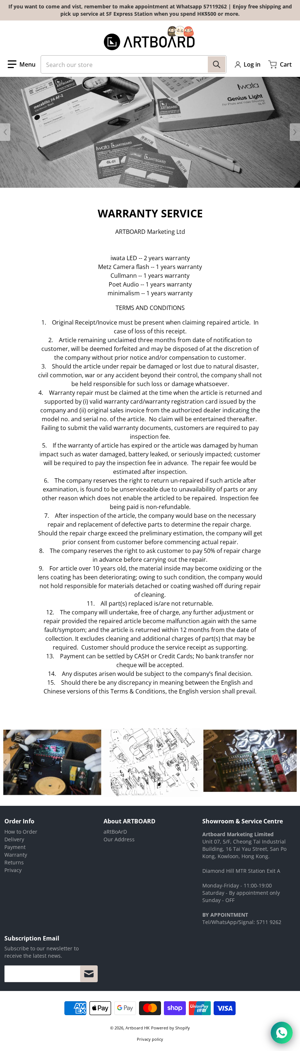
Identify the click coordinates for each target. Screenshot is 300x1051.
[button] (21, 64)
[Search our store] (216, 64)
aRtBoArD (115, 831)
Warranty (15, 854)
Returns (14, 862)
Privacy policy (150, 1039)
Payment (15, 847)
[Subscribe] (89, 973)
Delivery (14, 839)
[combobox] (133, 64)
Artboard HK (137, 1028)
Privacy (13, 870)
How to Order (20, 831)
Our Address (119, 839)
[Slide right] (295, 132)
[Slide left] (5, 132)
